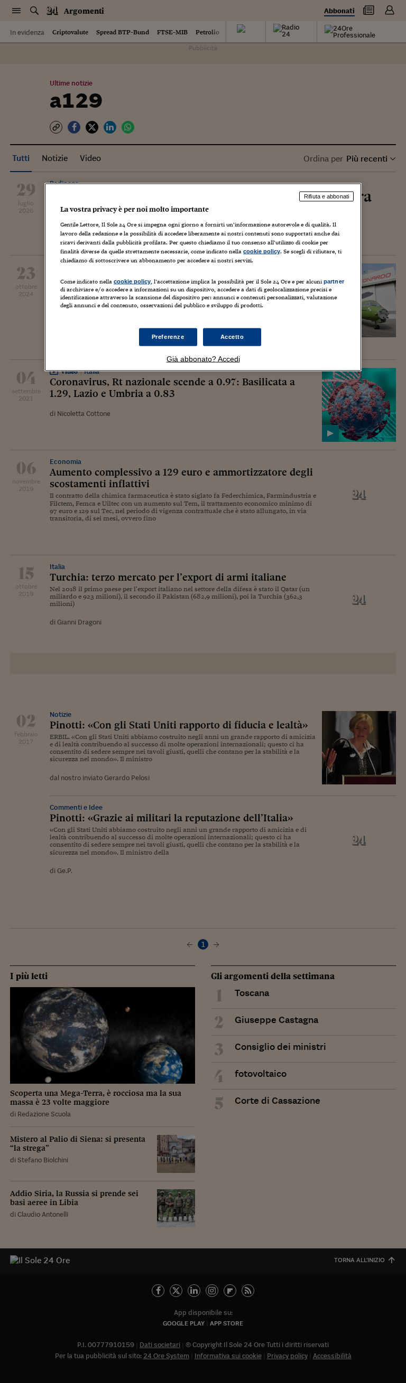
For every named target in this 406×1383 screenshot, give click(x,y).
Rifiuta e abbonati (326, 196)
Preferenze (168, 337)
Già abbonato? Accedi (203, 359)
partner (334, 281)
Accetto (232, 337)
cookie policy (261, 251)
